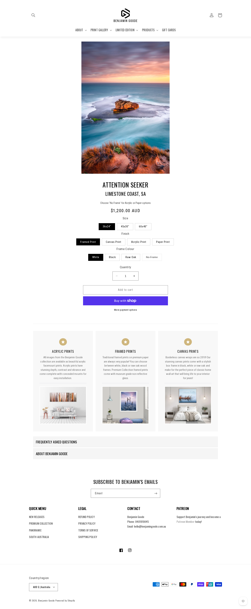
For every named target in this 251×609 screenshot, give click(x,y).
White (95, 257)
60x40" (143, 226)
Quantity (125, 267)
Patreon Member (185, 521)
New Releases (36, 517)
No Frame (154, 258)
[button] (33, 15)
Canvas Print (113, 242)
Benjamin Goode (46, 600)
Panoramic (35, 530)
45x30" (125, 226)
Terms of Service (88, 530)
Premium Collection (41, 523)
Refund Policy (86, 517)
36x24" (107, 226)
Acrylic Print (138, 242)
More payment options (125, 309)
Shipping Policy (87, 537)
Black (112, 257)
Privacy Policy (86, 523)
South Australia (39, 537)
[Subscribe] (156, 493)
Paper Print (163, 242)
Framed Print (88, 242)
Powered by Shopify (65, 600)
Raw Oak (131, 257)
